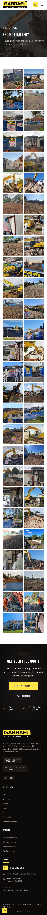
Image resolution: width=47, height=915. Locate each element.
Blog (4, 813)
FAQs (5, 808)
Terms (27, 911)
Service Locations (10, 822)
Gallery (5, 804)
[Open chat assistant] (4, 910)
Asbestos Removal (10, 842)
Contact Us (7, 817)
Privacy (20, 911)
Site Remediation (9, 847)
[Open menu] (41, 4)
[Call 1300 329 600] (35, 4)
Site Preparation (9, 851)
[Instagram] (11, 778)
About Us (6, 799)
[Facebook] (5, 778)
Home (7, 28)
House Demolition (10, 838)
